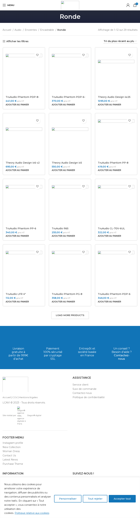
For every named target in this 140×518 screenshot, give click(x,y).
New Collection (12, 447)
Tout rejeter (95, 498)
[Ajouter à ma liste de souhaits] (37, 55)
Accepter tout (122, 498)
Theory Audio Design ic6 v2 (23, 162)
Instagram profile (13, 442)
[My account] (128, 5)
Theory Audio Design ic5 (67, 162)
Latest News (10, 459)
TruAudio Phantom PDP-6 (114, 294)
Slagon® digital (34, 415)
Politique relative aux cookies (32, 513)
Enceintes (31, 29)
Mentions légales (28, 397)
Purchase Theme (13, 463)
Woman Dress (11, 451)
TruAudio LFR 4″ (16, 294)
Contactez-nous (121, 357)
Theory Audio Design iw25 (114, 97)
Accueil (7, 29)
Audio (18, 29)
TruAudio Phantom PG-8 (67, 294)
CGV (14, 397)
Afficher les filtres (17, 41)
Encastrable (47, 29)
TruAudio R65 (60, 228)
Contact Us (9, 455)
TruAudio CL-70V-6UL (111, 228)
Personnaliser (67, 498)
